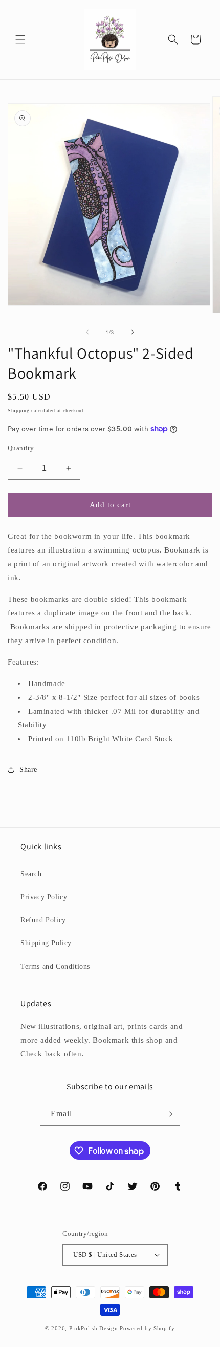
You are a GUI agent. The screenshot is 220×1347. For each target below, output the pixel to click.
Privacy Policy (43, 897)
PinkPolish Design (93, 1328)
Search (31, 874)
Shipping (19, 410)
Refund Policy (43, 920)
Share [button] (28, 770)
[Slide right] (132, 332)
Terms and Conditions (55, 966)
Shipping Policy (46, 943)
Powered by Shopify (147, 1328)
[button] (20, 39)
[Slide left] (87, 332)
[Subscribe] (168, 1114)
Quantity (21, 448)
